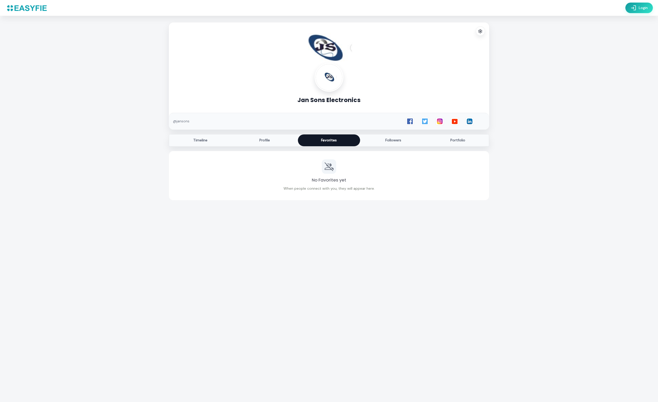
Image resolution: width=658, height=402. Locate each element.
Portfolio (457, 140)
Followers (393, 140)
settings (480, 31)
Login (639, 8)
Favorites (329, 140)
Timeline (200, 140)
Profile (264, 140)
